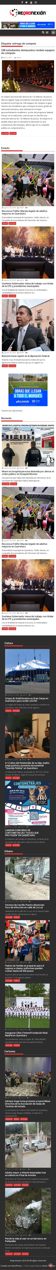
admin (18, 57)
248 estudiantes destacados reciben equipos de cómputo (28, 52)
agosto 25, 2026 (13, 1029)
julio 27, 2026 (12, 827)
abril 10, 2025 (12, 1098)
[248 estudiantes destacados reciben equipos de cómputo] (28, 76)
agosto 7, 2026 (12, 759)
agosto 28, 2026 (10, 208)
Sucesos (13, 133)
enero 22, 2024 (12, 1169)
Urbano (16, 917)
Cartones (9, 1119)
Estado (5, 223)
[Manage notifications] (51, 1265)
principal (5, 133)
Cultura (8, 711)
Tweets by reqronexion (11, 410)
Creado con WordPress (11, 1265)
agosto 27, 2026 (13, 695)
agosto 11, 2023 (13, 1235)
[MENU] (53, 32)
